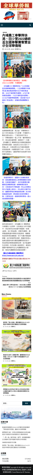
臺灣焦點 (5, 32)
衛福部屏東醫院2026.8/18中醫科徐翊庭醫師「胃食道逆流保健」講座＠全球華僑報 (16, 428)
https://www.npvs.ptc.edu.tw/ (13, 255)
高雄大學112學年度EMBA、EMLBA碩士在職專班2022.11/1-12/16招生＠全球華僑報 (17, 285)
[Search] (30, 25)
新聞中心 (18, 49)
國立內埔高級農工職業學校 (13, 253)
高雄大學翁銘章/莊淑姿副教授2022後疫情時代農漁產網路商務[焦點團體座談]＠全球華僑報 (16, 278)
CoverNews (16, 472)
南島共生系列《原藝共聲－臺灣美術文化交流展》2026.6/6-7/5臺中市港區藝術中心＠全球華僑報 (16, 357)
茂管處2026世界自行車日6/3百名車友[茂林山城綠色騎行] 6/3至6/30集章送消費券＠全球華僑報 (16, 391)
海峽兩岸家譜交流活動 (9, 442)
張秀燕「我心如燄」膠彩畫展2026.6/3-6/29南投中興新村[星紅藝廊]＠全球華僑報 (15, 446)
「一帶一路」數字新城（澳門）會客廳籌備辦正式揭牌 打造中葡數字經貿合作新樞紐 (16, 438)
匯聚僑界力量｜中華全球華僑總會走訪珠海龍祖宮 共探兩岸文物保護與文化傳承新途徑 (16, 433)
